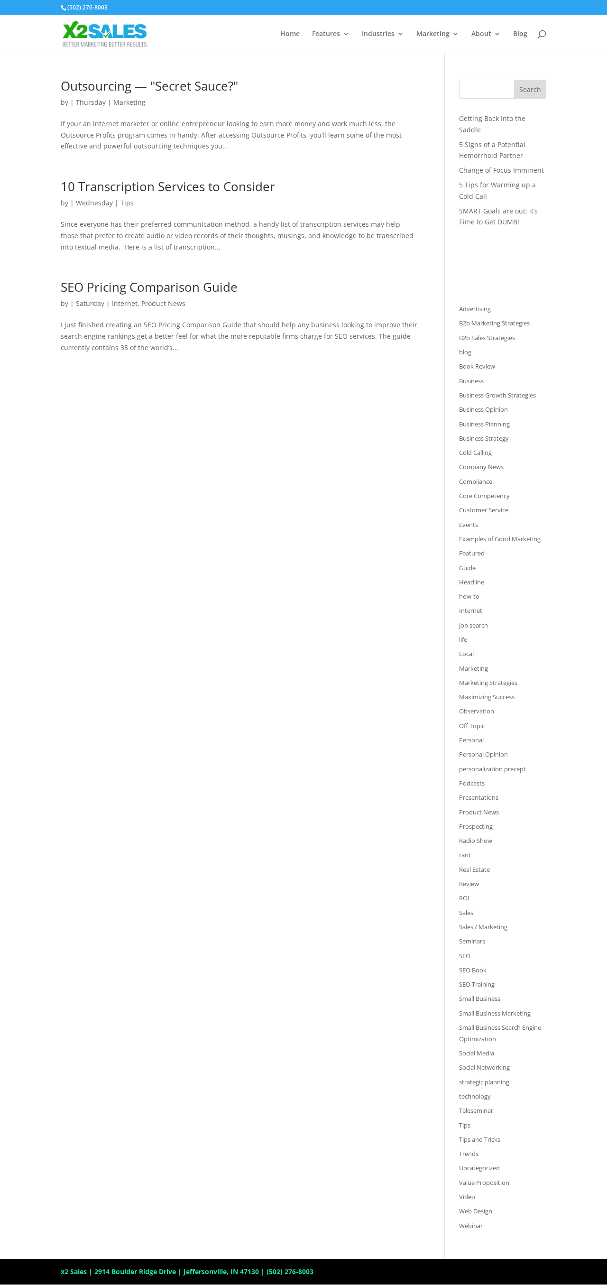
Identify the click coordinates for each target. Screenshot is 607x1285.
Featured (472, 553)
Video (467, 1197)
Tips (127, 202)
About (481, 34)
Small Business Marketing (495, 1013)
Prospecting (476, 826)
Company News (481, 466)
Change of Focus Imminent (501, 170)
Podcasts (472, 783)
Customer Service (483, 510)
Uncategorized (479, 1168)
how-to (469, 596)
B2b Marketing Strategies (494, 323)
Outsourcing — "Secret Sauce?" (149, 85)
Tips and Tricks (479, 1139)
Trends (468, 1153)
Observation (476, 711)
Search (530, 89)
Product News (163, 303)
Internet (125, 303)
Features (326, 34)
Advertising (475, 309)
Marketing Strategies (488, 682)
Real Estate (474, 869)
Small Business (479, 998)
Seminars (472, 941)
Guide (467, 568)
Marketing (433, 34)
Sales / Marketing (483, 927)
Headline (471, 582)
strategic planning (484, 1082)
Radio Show (475, 840)
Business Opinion (483, 409)
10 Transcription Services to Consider (168, 186)
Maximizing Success (487, 697)
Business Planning (484, 424)
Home (290, 34)
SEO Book (473, 970)
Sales (466, 912)
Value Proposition (484, 1182)
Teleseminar (476, 1110)
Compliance (475, 481)
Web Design (475, 1211)
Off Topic (472, 725)
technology (475, 1096)
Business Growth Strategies (497, 395)
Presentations (478, 797)
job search (473, 625)
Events (468, 524)
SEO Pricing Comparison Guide (149, 287)
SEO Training (477, 984)
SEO (464, 956)
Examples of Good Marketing (500, 539)
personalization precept (492, 769)
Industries (378, 34)
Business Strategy (484, 438)
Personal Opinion (483, 754)
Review (469, 883)
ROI (464, 898)
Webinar (471, 1225)
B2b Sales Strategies (487, 337)
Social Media (476, 1053)
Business (471, 381)
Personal (471, 740)
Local (466, 653)
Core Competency (484, 495)
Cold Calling (475, 452)
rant (465, 855)
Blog (520, 34)
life (463, 639)
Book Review (477, 366)
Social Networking (484, 1067)
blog (465, 352)
